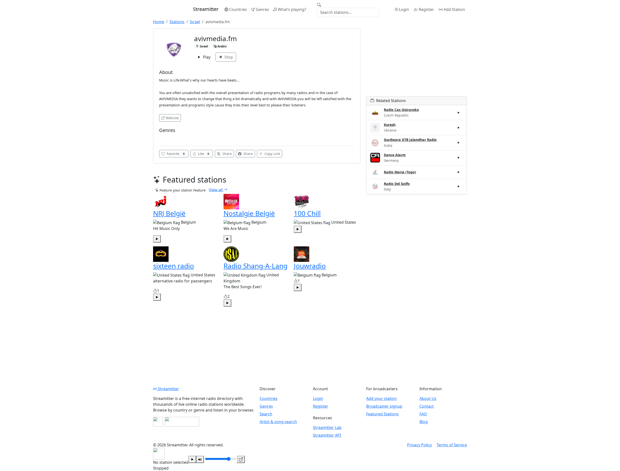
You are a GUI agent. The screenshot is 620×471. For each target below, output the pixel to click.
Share (226, 153)
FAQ (423, 414)
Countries (238, 9)
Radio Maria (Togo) (400, 172)
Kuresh (389, 124)
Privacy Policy (419, 445)
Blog (423, 421)
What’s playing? (292, 9)
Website (172, 118)
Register (426, 9)
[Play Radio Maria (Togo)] (459, 172)
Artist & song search (278, 421)
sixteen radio (173, 265)
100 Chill (307, 213)
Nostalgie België (249, 213)
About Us (427, 398)
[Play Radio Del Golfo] (459, 186)
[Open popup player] (241, 459)
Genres (262, 9)
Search (266, 414)
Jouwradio (310, 265)
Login (404, 9)
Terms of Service (452, 445)
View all (216, 189)
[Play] (192, 459)
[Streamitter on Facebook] (158, 422)
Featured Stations (382, 414)
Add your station (381, 398)
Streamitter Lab (327, 427)
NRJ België (169, 213)
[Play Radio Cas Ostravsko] (459, 113)
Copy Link (272, 153)
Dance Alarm (395, 155)
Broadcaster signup (384, 406)
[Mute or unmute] (200, 459)
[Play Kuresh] (459, 128)
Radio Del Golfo (397, 183)
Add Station (454, 9)
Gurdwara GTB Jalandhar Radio (410, 139)
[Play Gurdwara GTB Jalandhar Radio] (459, 143)
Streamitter (168, 388)
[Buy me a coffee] (182, 422)
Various (166, 137)
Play (206, 57)
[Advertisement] (416, 62)
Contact (426, 406)
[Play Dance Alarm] (459, 158)
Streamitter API (327, 435)
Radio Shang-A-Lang (255, 265)
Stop (228, 57)
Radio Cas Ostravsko (401, 109)
